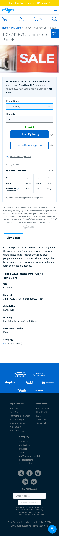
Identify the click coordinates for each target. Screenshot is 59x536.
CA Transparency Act (29, 456)
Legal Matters (26, 459)
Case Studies (42, 408)
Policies (23, 448)
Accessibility (25, 463)
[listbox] (29, 106)
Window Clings (17, 430)
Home (5, 27)
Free (5, 343)
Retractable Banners (20, 415)
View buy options (55, 33)
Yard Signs (15, 412)
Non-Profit (41, 412)
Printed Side (12, 100)
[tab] (13, 237)
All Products (42, 419)
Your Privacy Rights (17, 521)
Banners (14, 408)
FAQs (38, 415)
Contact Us (24, 445)
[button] (51, 134)
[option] (29, 59)
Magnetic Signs (17, 423)
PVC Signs (16, 27)
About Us (23, 441)
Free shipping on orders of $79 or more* (29, 3)
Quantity (11, 113)
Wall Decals (15, 426)
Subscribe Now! (29, 502)
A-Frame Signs (17, 419)
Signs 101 (41, 423)
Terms (22, 452)
